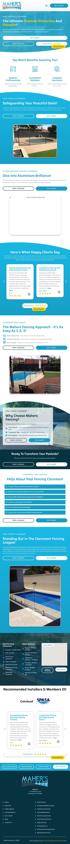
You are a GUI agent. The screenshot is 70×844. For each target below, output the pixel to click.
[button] (46, 5)
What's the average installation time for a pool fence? (26, 492)
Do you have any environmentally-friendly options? (25, 512)
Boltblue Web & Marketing (47, 841)
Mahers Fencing (9, 840)
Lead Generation (61, 841)
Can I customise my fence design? (19, 507)
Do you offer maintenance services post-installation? (25, 497)
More (19, 288)
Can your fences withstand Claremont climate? (23, 486)
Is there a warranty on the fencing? (20, 502)
